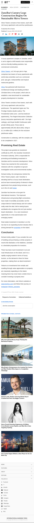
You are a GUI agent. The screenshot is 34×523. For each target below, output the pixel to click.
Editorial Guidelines (25, 297)
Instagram (4, 287)
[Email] (18, 34)
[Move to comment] (22, 34)
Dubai (15, 188)
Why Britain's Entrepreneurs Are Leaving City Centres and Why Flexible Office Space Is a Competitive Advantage (16, 369)
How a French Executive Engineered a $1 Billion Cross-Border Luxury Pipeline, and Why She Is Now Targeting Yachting (16, 426)
